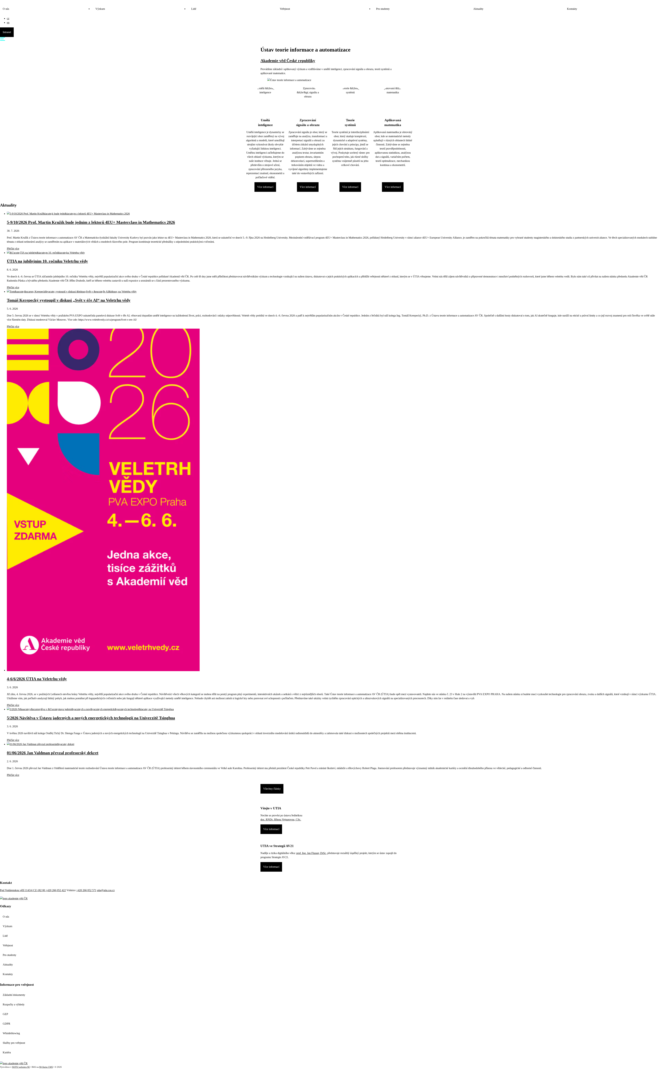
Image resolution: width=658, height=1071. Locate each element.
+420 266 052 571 (86, 890)
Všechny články (272, 788)
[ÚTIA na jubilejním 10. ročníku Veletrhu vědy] (46, 252)
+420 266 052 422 (56, 890)
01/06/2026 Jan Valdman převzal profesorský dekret (52, 753)
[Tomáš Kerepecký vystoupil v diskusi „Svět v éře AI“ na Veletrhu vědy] (72, 291)
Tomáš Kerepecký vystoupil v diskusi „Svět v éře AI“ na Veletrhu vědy (68, 300)
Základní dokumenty (14, 994)
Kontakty (572, 8)
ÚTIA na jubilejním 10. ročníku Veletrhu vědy (47, 261)
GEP (5, 1014)
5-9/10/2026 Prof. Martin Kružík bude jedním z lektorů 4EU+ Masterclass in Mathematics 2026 (91, 222)
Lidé (193, 8)
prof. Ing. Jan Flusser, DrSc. (311, 853)
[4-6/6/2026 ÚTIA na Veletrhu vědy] (103, 670)
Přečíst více (13, 248)
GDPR (6, 1023)
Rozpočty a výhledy (14, 1004)
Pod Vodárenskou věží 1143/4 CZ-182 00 (23, 890)
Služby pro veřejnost (14, 1042)
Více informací (265, 186)
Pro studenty (383, 8)
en (8, 22)
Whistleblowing (11, 1033)
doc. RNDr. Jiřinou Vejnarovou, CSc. (280, 819)
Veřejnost (285, 8)
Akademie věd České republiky (287, 60)
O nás (6, 8)
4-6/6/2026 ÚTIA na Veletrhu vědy (37, 679)
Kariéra (7, 1052)
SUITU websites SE (21, 1067)
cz (8, 18)
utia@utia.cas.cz (106, 890)
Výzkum (100, 8)
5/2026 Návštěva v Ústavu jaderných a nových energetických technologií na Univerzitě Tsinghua (91, 718)
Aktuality (478, 8)
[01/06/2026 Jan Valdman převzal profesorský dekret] (40, 744)
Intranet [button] (7, 32)
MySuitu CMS (46, 1067)
